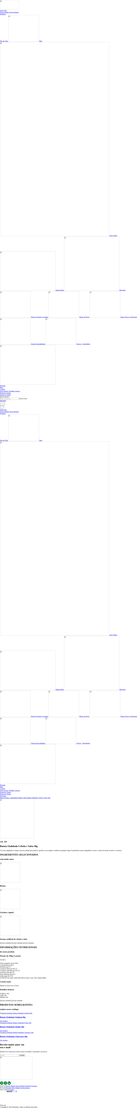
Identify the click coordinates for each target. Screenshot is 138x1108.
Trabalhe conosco (14, 391)
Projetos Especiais (31, 1086)
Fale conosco (4, 391)
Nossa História (14, 12)
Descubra (3, 400)
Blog (1, 387)
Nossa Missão (4, 12)
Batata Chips (22, 798)
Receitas (2, 386)
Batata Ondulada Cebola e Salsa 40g (38, 798)
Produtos (3, 14)
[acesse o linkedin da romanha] (9, 1084)
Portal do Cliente (5, 393)
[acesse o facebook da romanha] (5, 1084)
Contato (2, 389)
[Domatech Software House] (22, 1105)
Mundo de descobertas (22, 1088)
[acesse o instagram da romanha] (2, 1084)
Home (2, 798)
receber (22, 1055)
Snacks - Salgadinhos (11, 798)
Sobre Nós (3, 10)
